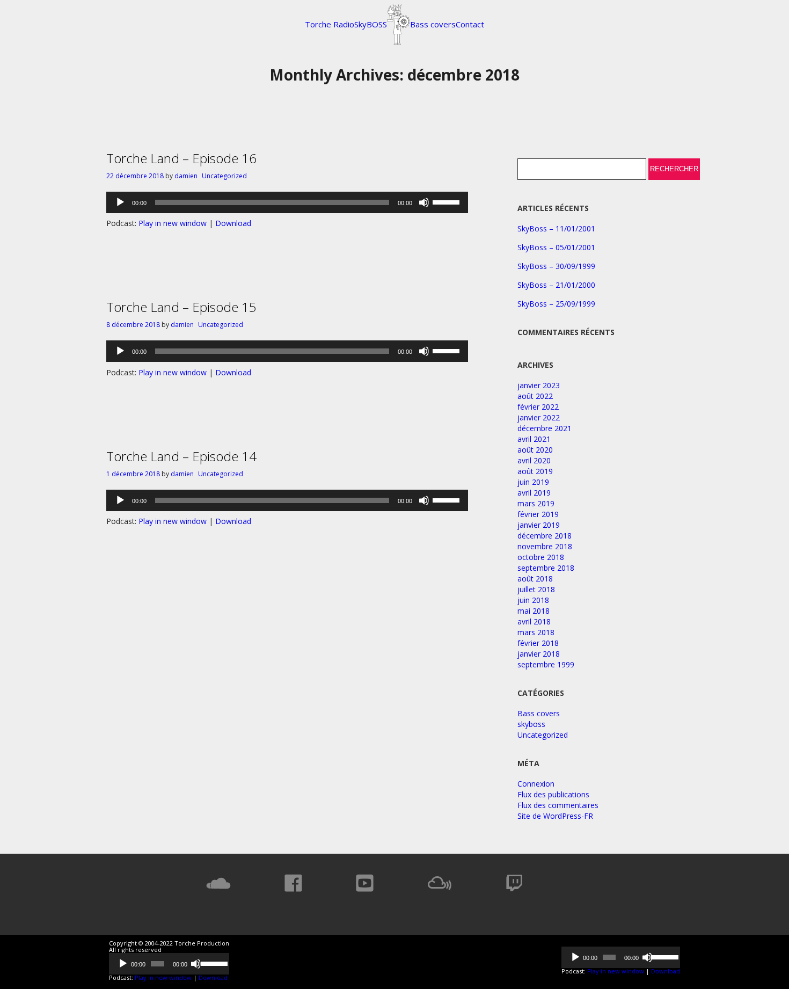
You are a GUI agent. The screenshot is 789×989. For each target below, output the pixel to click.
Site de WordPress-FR (555, 816)
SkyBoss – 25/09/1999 (556, 304)
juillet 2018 (536, 589)
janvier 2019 (538, 525)
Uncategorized (224, 175)
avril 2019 (534, 493)
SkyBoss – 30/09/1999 (556, 266)
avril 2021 (534, 439)
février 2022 (538, 407)
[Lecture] (120, 202)
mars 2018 (535, 632)
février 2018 (538, 643)
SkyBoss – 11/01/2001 (556, 228)
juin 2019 (533, 482)
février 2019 (538, 514)
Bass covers (433, 24)
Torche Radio (329, 24)
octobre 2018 (540, 557)
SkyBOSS (370, 24)
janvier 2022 (538, 417)
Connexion (535, 784)
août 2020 (535, 450)
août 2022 (535, 396)
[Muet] (424, 202)
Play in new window (172, 223)
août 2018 (535, 578)
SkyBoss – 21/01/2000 (556, 285)
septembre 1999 (545, 664)
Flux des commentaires (557, 805)
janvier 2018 (538, 654)
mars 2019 (535, 503)
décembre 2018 (544, 535)
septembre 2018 (545, 568)
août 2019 (535, 471)
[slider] (448, 201)
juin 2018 (533, 600)
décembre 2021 (544, 428)
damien (186, 175)
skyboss (531, 724)
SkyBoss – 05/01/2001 (556, 247)
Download (233, 223)
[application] (287, 202)
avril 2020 (534, 460)
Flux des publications (553, 794)
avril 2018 (534, 621)
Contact (470, 24)
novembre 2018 (544, 546)
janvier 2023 (538, 385)
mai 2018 (533, 611)
